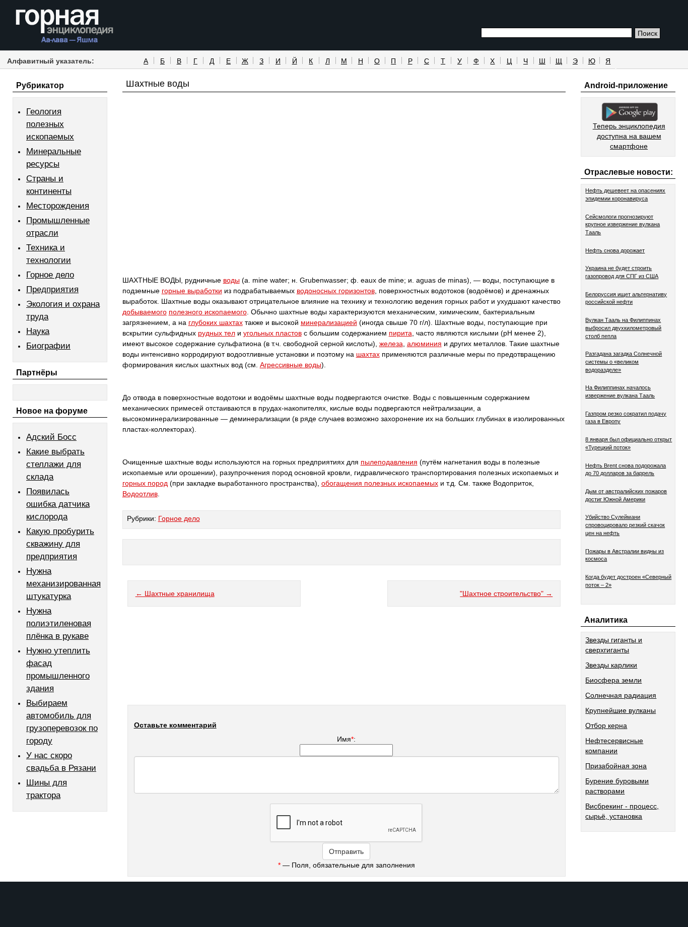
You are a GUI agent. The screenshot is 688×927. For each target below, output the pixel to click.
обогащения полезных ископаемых (379, 483)
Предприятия (52, 289)
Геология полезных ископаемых (50, 124)
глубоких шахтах (215, 322)
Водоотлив (140, 494)
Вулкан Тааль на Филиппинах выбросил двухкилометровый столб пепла (623, 328)
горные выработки (192, 291)
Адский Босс (51, 437)
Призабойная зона (616, 766)
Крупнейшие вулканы (620, 710)
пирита (400, 333)
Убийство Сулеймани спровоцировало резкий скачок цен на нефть (625, 525)
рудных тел (216, 333)
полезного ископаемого (208, 312)
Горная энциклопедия (65, 26)
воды (231, 280)
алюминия (424, 344)
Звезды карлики (611, 665)
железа (391, 344)
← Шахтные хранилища (175, 593)
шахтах (368, 354)
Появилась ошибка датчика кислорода (58, 504)
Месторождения (57, 206)
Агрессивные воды (290, 365)
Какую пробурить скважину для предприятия (60, 543)
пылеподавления (389, 462)
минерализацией (329, 322)
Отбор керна (606, 725)
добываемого (144, 312)
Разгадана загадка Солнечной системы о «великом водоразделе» (623, 361)
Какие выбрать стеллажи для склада (55, 464)
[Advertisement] (344, 202)
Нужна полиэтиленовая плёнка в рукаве (58, 623)
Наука (37, 331)
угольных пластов (272, 333)
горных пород (145, 483)
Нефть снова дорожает (615, 250)
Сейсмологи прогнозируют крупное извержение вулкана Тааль (622, 224)
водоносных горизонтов (336, 291)
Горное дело (50, 275)
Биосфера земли (613, 680)
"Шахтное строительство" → (506, 593)
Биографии (48, 346)
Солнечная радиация (620, 695)
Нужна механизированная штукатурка (63, 583)
